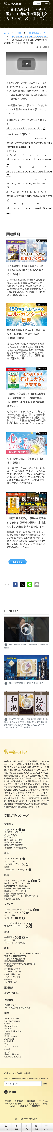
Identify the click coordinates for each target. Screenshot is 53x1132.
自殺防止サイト (10, 1005)
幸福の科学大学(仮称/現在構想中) (19, 964)
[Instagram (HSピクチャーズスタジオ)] (39, 880)
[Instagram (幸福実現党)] (27, 937)
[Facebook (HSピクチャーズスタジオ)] (32, 880)
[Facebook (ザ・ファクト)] (23, 918)
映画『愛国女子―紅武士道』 (16, 886)
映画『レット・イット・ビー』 (15, 891)
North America (12, 1021)
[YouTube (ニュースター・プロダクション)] (37, 909)
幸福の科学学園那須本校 (15, 959)
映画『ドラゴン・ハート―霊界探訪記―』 (21, 896)
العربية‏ (7, 1049)
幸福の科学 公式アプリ (14, 845)
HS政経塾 (8, 966)
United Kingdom (13, 1031)
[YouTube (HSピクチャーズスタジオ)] (35, 880)
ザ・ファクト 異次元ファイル (16, 923)
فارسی (7, 1052)
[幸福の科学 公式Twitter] (10, 1092)
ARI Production (12, 913)
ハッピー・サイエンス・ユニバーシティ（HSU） (23, 954)
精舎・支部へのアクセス (14, 840)
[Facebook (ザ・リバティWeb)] (27, 864)
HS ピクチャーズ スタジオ (15, 881)
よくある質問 (33, 1104)
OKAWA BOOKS (12, 1057)
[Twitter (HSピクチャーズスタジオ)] (28, 880)
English (45, 3)
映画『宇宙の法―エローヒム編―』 (18, 883)
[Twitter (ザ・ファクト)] (19, 918)
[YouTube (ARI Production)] (27, 912)
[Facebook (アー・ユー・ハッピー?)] (30, 869)
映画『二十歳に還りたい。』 (15, 894)
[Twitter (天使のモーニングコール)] (27, 926)
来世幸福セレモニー (12, 993)
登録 (45, 1084)
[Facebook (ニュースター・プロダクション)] (34, 909)
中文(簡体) (9, 1041)
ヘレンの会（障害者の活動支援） (18, 1008)
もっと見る (17, 562)
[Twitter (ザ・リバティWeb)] (23, 864)
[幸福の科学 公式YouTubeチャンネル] (14, 1092)
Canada (8, 1024)
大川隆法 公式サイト (13, 832)
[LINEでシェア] (29, 584)
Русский (11, 1047)
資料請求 (24, 1106)
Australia (9, 1039)
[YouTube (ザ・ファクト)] (16, 918)
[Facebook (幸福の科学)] (20, 829)
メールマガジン (11, 835)
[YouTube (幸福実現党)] (23, 937)
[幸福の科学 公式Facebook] (6, 1092)
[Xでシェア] (22, 584)
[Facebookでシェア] (15, 584)
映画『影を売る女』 (12, 899)
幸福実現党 (9, 937)
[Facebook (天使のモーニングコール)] (30, 926)
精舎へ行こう (10, 837)
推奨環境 (31, 1101)
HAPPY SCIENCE (28, 1119)
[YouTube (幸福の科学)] (23, 829)
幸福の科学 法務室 (12, 843)
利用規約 (19, 1101)
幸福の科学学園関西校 (14, 961)
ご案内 (8, 1101)
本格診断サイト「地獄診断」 (15, 848)
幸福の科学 (9, 830)
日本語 (37, 3)
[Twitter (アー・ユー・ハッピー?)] (26, 869)
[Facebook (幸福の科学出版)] (23, 858)
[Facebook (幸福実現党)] (20, 937)
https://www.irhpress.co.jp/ (26, 128)
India (7, 1034)
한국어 (7, 1044)
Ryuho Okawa (11, 1054)
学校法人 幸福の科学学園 (15, 956)
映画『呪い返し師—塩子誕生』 (17, 889)
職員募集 (36, 1106)
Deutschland (11, 1026)
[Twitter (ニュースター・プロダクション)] (30, 909)
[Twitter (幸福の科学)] (16, 829)
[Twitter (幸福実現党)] (16, 937)
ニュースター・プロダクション (16, 910)
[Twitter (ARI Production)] (23, 912)
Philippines (10, 1036)
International (11, 1018)
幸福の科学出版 (11, 859)
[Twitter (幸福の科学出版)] (20, 858)
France (8, 1029)
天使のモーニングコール (14, 926)
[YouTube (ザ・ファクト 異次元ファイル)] (30, 923)
